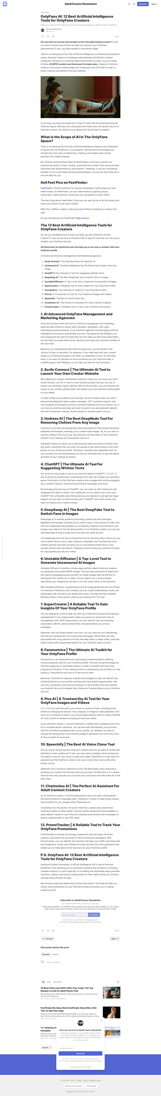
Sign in (154, 4)
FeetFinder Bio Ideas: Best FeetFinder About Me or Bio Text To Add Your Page (69, 1009)
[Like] (43, 36)
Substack (69, 1091)
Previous (49, 939)
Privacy (79, 1080)
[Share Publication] (134, 4)
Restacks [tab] (55, 954)
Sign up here (82, 218)
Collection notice (95, 1080)
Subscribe (143, 4)
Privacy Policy (97, 1061)
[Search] (129, 4)
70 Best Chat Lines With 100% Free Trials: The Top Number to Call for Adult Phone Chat (67, 989)
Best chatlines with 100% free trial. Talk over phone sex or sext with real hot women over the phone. (69, 995)
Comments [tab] (46, 954)
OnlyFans (45, 12)
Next (113, 939)
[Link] (37, 139)
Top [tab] (43, 982)
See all (45, 1047)
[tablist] (50, 954)
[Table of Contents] (2, 548)
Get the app (91, 1086)
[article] (80, 995)
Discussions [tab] (57, 982)
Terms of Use (91, 1058)
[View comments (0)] (48, 36)
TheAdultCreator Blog (54, 29)
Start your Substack (74, 1086)
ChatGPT (110, 473)
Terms (85, 1080)
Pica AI (44, 708)
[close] (101, 1020)
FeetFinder (46, 188)
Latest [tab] (49, 982)
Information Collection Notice (79, 1061)
